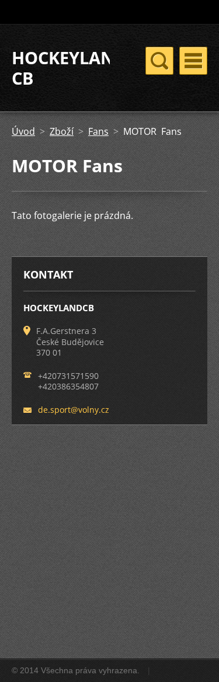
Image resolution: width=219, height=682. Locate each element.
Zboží (62, 131)
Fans (98, 131)
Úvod (23, 131)
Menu (193, 61)
